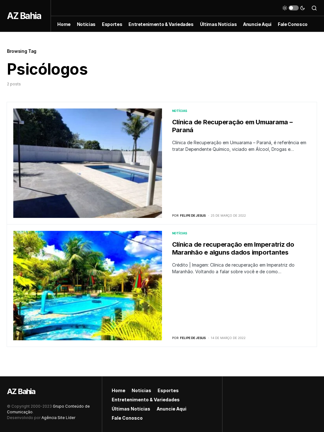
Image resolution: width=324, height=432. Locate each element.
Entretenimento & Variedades (146, 399)
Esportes (168, 390)
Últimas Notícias (131, 408)
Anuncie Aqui (171, 408)
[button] (293, 8)
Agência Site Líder (58, 417)
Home (118, 390)
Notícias (179, 111)
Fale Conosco (127, 418)
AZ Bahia (24, 15)
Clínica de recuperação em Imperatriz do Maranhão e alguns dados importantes (233, 248)
